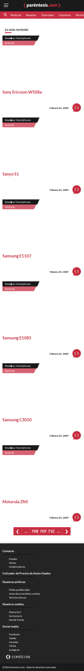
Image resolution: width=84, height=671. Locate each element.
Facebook (14, 634)
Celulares (65, 15)
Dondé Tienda (16, 619)
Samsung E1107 (16, 255)
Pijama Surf (15, 612)
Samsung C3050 (17, 419)
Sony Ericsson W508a (22, 91)
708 (35, 531)
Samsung (9, 206)
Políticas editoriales (19, 589)
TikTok (12, 646)
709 (43, 531)
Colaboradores (17, 566)
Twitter (13, 638)
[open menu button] (6, 5)
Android (9, 43)
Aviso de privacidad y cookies (24, 593)
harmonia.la (15, 615)
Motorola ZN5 (15, 501)
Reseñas (31, 15)
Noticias (16, 15)
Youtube (13, 642)
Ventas (12, 562)
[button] (5, 14)
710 (51, 531)
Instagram (14, 649)
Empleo (13, 558)
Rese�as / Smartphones (18, 38)
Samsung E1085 (16, 337)
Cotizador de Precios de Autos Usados (26, 573)
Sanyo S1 (10, 173)
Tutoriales (47, 15)
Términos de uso (17, 597)
